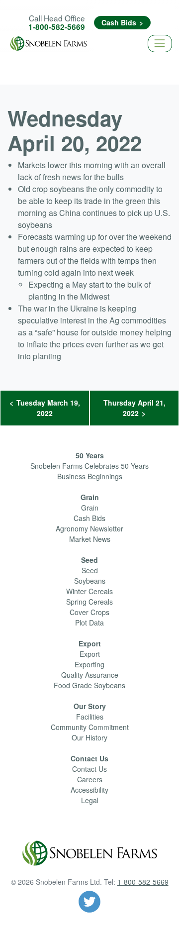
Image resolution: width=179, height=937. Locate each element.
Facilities (89, 717)
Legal (89, 800)
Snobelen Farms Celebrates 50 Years (89, 466)
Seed (89, 560)
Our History (89, 737)
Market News (89, 539)
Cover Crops (89, 612)
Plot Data (89, 622)
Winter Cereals (89, 591)
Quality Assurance (89, 675)
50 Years (90, 455)
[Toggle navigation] (160, 43)
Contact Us (89, 758)
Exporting (89, 664)
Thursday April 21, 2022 (134, 408)
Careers (89, 779)
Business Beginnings (89, 476)
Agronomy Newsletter (89, 528)
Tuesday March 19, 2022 (48, 408)
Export (90, 643)
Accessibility (89, 790)
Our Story (90, 706)
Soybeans (89, 581)
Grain (90, 497)
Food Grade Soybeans (89, 685)
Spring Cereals (89, 602)
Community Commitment (90, 727)
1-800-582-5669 (56, 26)
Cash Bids (118, 22)
